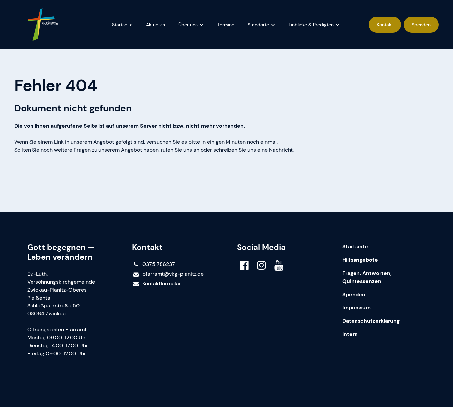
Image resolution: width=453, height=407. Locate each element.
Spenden (421, 25)
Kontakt (385, 25)
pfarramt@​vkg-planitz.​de (173, 273)
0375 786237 (158, 264)
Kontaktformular (161, 283)
